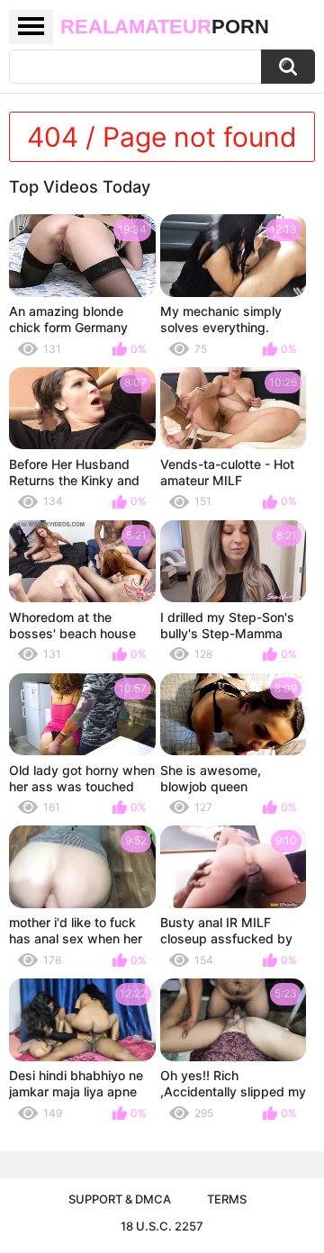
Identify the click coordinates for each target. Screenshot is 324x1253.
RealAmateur (164, 26)
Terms (227, 1199)
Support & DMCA (119, 1199)
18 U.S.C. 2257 (162, 1226)
